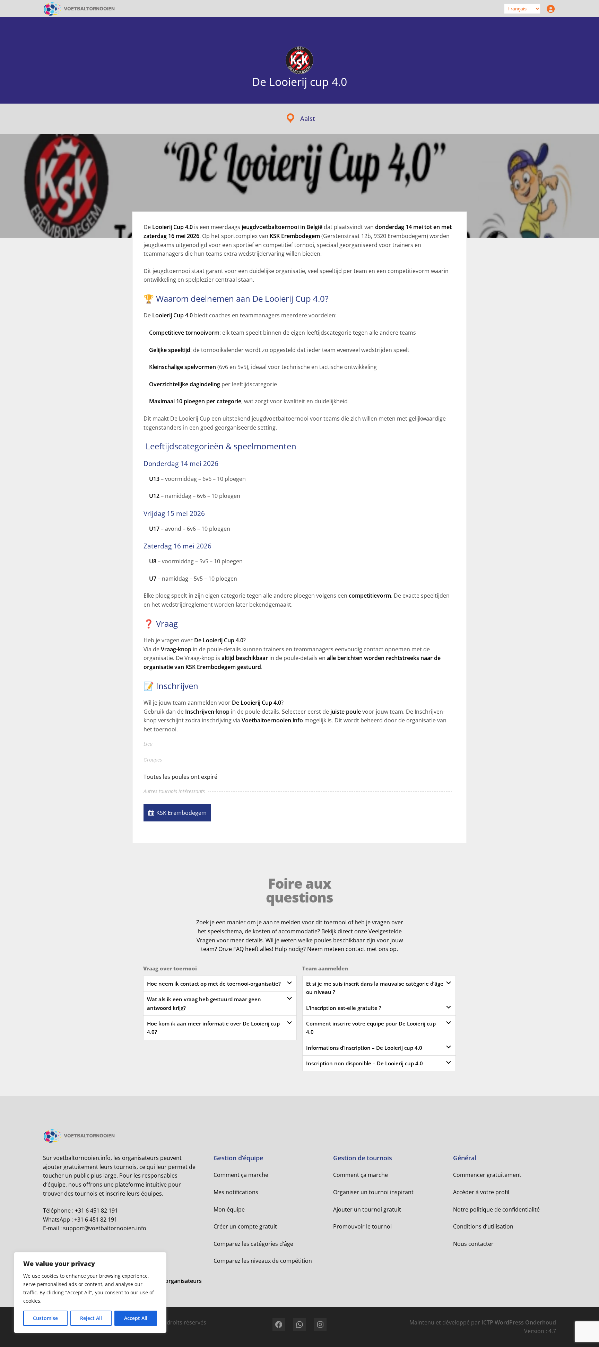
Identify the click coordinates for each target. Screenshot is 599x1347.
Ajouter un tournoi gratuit (367, 1209)
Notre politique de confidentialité (496, 1209)
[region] (90, 1292)
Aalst (307, 118)
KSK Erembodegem (181, 813)
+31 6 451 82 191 (96, 1210)
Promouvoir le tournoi (362, 1226)
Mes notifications (236, 1192)
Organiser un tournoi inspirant (373, 1192)
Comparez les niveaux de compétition (263, 1261)
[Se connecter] (549, 8)
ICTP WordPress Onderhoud (518, 1322)
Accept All (135, 1318)
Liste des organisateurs (171, 1281)
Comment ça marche (241, 1175)
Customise (45, 1318)
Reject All (91, 1318)
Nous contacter (473, 1244)
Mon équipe (229, 1209)
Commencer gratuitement (487, 1175)
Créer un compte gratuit (245, 1226)
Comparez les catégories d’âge (253, 1244)
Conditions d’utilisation (483, 1226)
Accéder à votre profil (481, 1192)
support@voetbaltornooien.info (104, 1228)
